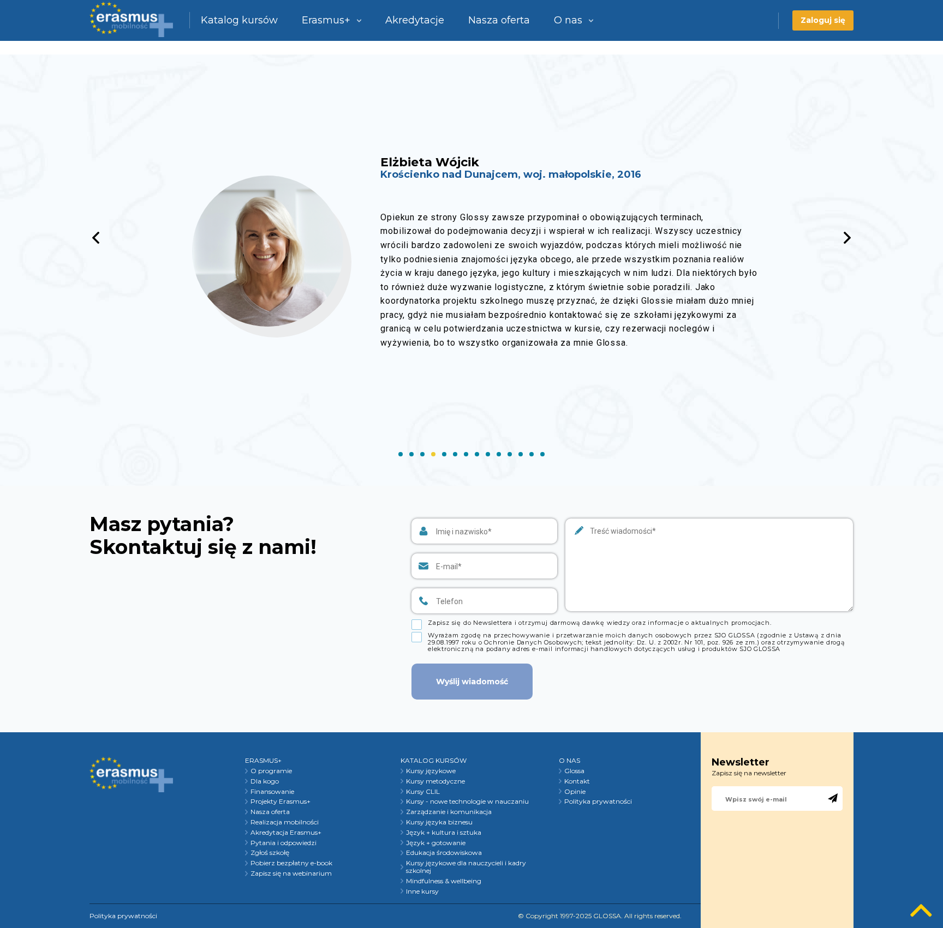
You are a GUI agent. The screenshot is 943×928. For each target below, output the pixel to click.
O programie (271, 771)
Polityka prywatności (598, 801)
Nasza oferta (499, 20)
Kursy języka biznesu (439, 822)
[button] (847, 238)
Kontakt (577, 781)
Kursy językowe (431, 771)
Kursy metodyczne (435, 781)
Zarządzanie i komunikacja (449, 812)
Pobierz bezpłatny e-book (291, 863)
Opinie (575, 792)
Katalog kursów (239, 20)
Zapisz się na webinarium (291, 873)
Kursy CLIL (423, 792)
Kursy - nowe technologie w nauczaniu (467, 801)
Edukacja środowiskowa (444, 853)
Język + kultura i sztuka (443, 832)
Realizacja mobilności (284, 822)
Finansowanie (272, 792)
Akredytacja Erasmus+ (285, 832)
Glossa (574, 771)
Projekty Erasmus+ (280, 801)
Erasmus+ (326, 20)
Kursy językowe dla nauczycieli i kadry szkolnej (466, 867)
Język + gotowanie (435, 843)
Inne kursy (422, 891)
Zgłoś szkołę (269, 853)
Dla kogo (264, 781)
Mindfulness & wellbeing (443, 881)
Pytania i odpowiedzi (283, 843)
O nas (568, 20)
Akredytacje (414, 20)
